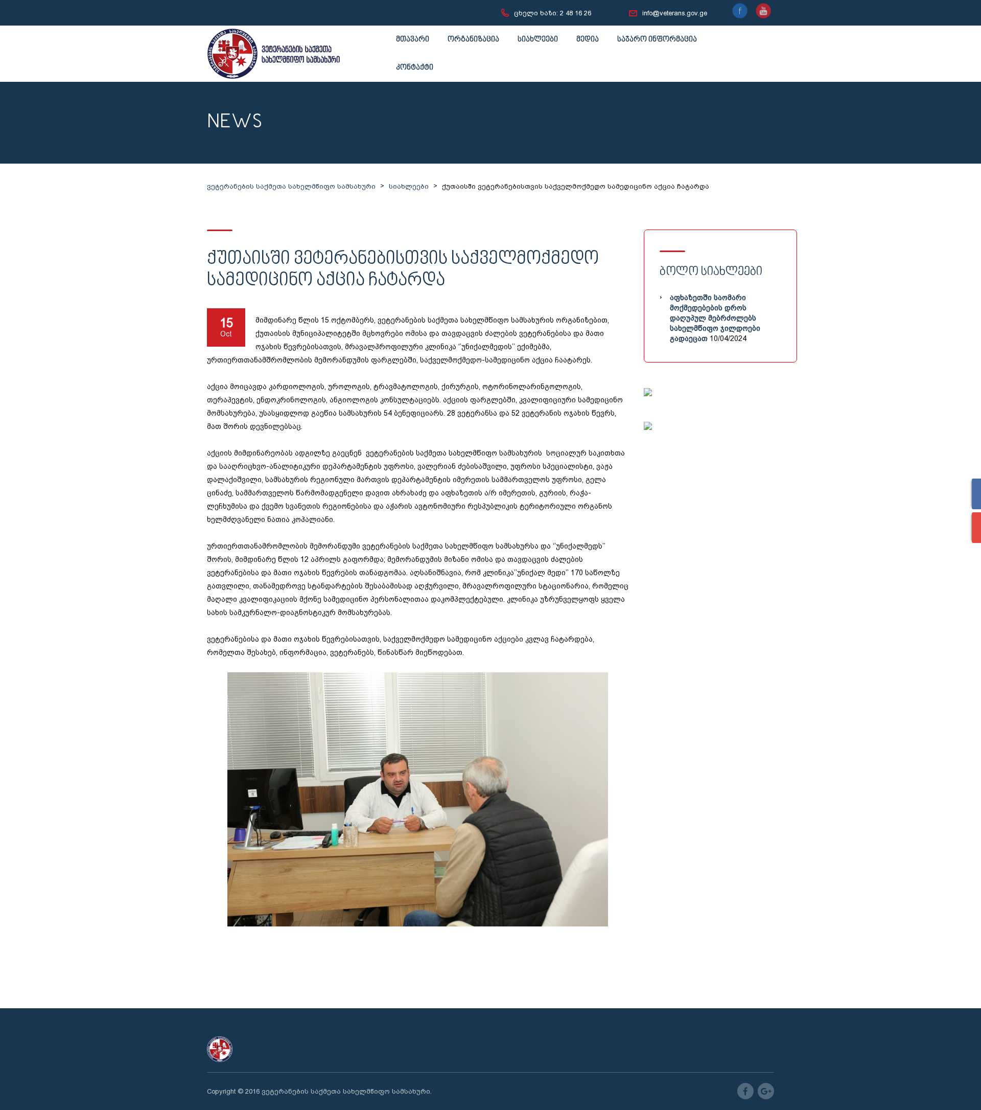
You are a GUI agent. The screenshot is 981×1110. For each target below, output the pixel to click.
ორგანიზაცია (473, 39)
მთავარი (412, 39)
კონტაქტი (414, 68)
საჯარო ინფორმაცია (657, 39)
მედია (587, 39)
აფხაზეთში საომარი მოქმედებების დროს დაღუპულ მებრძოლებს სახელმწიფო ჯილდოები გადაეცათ (715, 318)
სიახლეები (538, 39)
